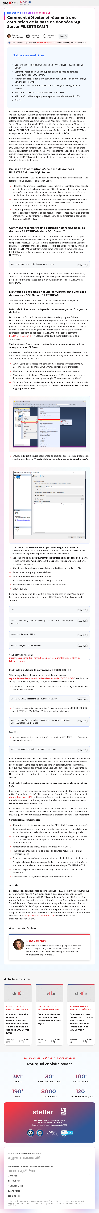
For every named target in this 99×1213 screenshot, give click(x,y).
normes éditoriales (44, 42)
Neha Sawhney (17, 37)
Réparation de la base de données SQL (29, 13)
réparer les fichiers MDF (20, 797)
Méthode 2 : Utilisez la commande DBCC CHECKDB (39, 92)
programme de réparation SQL (39, 915)
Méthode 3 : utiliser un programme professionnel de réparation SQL (48, 96)
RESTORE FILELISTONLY (21, 335)
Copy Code (82, 265)
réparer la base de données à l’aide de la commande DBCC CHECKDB (42, 678)
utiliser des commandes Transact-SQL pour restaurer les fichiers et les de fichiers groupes (44, 659)
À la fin (18, 100)
